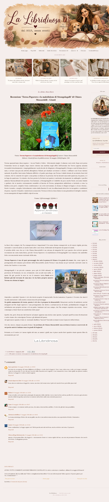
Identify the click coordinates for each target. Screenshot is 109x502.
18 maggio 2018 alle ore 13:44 (21, 425)
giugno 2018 (97, 273)
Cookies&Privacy (93, 50)
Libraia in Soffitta (14, 414)
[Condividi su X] (31, 352)
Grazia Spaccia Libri (14, 380)
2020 (93, 255)
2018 (10, 354)
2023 (93, 249)
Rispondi (11, 375)
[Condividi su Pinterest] (34, 352)
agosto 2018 (97, 269)
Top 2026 (33, 50)
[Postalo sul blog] (29, 352)
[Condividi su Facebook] (32, 352)
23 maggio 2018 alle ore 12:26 (34, 435)
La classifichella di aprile (99, 302)
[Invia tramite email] (28, 352)
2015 (93, 337)
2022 (93, 251)
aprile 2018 (96, 324)
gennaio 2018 (97, 330)
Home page (24, 50)
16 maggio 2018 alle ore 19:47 (21, 404)
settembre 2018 (98, 267)
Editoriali (41, 50)
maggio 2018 (97, 275)
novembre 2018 (97, 263)
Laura (10, 425)
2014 (93, 339)
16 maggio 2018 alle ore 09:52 (26, 367)
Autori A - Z (74, 50)
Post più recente (10, 478)
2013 (93, 341)
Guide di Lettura (52, 50)
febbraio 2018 (97, 328)
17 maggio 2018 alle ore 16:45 (29, 414)
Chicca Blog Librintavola (16, 435)
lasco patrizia (12, 367)
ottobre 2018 (97, 265)
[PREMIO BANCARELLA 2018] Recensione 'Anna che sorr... (101, 308)
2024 (93, 247)
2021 (93, 253)
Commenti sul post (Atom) (19, 481)
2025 (93, 245)
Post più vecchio (82, 478)
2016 (93, 335)
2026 (93, 243)
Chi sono (83, 50)
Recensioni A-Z (63, 50)
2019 (93, 257)
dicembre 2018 (97, 261)
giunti (13, 354)
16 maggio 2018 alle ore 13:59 (22, 392)
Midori (10, 392)
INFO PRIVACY (8, 466)
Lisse (10, 404)
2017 (93, 333)
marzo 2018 (97, 326)
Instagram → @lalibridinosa (102, 162)
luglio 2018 (96, 271)
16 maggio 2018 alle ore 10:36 (30, 380)
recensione (18, 354)
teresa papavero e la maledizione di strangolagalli (34, 354)
